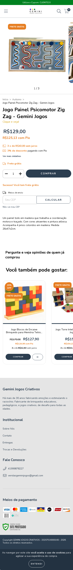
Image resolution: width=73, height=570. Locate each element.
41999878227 (16, 468)
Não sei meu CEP (11, 206)
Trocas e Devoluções (14, 449)
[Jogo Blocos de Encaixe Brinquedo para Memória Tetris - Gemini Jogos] (37, 357)
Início (5, 99)
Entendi (36, 563)
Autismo (16, 99)
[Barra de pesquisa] (59, 11)
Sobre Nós (9, 428)
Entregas (8, 442)
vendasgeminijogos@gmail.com (25, 475)
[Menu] (6, 11)
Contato (7, 435)
